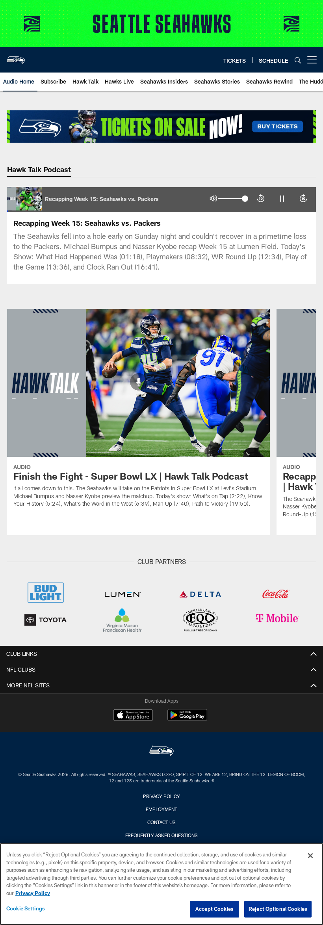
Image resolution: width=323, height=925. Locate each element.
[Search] (298, 60)
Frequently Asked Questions (161, 835)
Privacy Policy (161, 796)
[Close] (310, 855)
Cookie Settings (25, 908)
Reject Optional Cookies (278, 909)
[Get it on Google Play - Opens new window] (187, 719)
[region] (161, 884)
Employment (161, 809)
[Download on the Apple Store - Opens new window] (133, 716)
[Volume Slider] (233, 198)
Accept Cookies (214, 909)
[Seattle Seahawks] (161, 751)
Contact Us (161, 822)
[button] (213, 198)
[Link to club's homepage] (15, 56)
